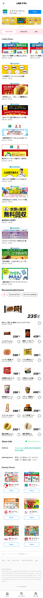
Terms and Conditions (27, 560)
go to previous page (4, 3)
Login (36, 560)
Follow (35, 12)
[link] (5, 12)
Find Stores (21, 596)
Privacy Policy (15, 560)
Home (7, 596)
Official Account (34, 441)
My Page (35, 596)
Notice (3, 560)
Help (8, 560)
